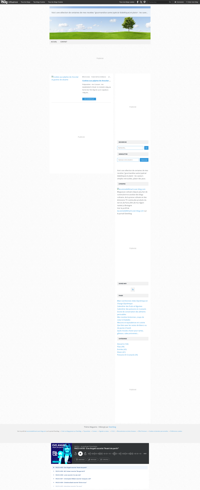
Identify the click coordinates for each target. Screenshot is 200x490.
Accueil (54, 42)
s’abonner (81, 459)
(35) (127, 355)
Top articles (86, 431)
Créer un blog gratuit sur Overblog (71, 431)
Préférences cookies (176, 431)
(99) (120, 347)
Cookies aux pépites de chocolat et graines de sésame (104, 81)
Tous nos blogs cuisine (126, 2)
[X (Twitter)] (141, 2)
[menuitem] (53, 41)
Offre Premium (142, 431)
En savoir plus (89, 99)
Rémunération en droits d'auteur (126, 431)
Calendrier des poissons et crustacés (131, 309)
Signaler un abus (104, 431)
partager (93, 459)
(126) (122, 344)
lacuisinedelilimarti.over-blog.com (130, 211)
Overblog (112, 427)
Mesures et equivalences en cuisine (131, 322)
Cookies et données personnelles (158, 431)
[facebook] (137, 2)
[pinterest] (144, 2)
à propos (105, 459)
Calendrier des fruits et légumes (129, 306)
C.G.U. (113, 431)
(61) (121, 352)
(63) (122, 349)
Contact (63, 42)
